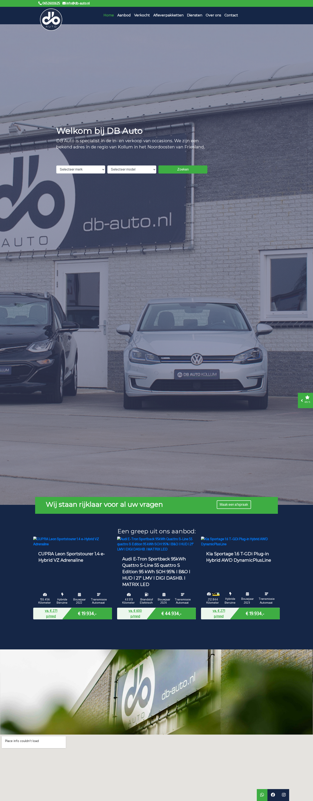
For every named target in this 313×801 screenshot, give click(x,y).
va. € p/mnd (51, 613)
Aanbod (124, 15)
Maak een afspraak (234, 504)
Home (108, 15)
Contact (231, 15)
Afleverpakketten (168, 15)
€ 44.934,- (171, 613)
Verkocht (142, 15)
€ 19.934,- (87, 613)
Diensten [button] (194, 15)
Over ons (213, 15)
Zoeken (183, 169)
